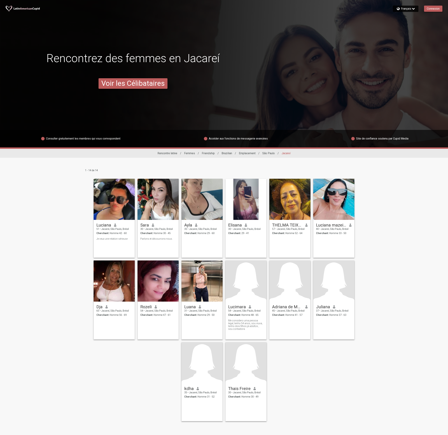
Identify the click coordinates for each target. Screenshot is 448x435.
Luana (190, 306)
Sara (144, 225)
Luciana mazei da (331, 225)
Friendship (208, 153)
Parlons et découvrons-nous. (156, 238)
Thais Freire (239, 388)
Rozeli (146, 306)
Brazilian (227, 153)
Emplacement (247, 153)
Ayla (188, 225)
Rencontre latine (167, 153)
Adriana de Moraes (287, 306)
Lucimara (237, 306)
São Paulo (268, 153)
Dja (99, 306)
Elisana (235, 225)
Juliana (323, 306)
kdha (189, 388)
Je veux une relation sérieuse (112, 238)
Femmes (189, 153)
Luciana (103, 225)
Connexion (433, 8)
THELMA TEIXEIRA (287, 225)
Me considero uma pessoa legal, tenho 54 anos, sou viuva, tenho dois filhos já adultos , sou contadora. (245, 324)
